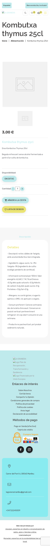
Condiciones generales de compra (25, 400)
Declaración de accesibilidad (25, 414)
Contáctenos (25, 394)
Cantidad (6, 189)
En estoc (9, 179)
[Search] (25, 13)
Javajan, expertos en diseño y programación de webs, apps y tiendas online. (25, 530)
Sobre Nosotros (25, 390)
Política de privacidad (25, 404)
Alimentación (17, 41)
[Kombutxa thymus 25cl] (25, 84)
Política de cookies (25, 407)
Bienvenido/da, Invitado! (37, 5)
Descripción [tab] (25, 237)
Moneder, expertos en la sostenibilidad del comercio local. (25, 539)
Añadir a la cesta (15, 200)
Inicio (4, 41)
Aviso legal (25, 411)
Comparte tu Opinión (25, 397)
